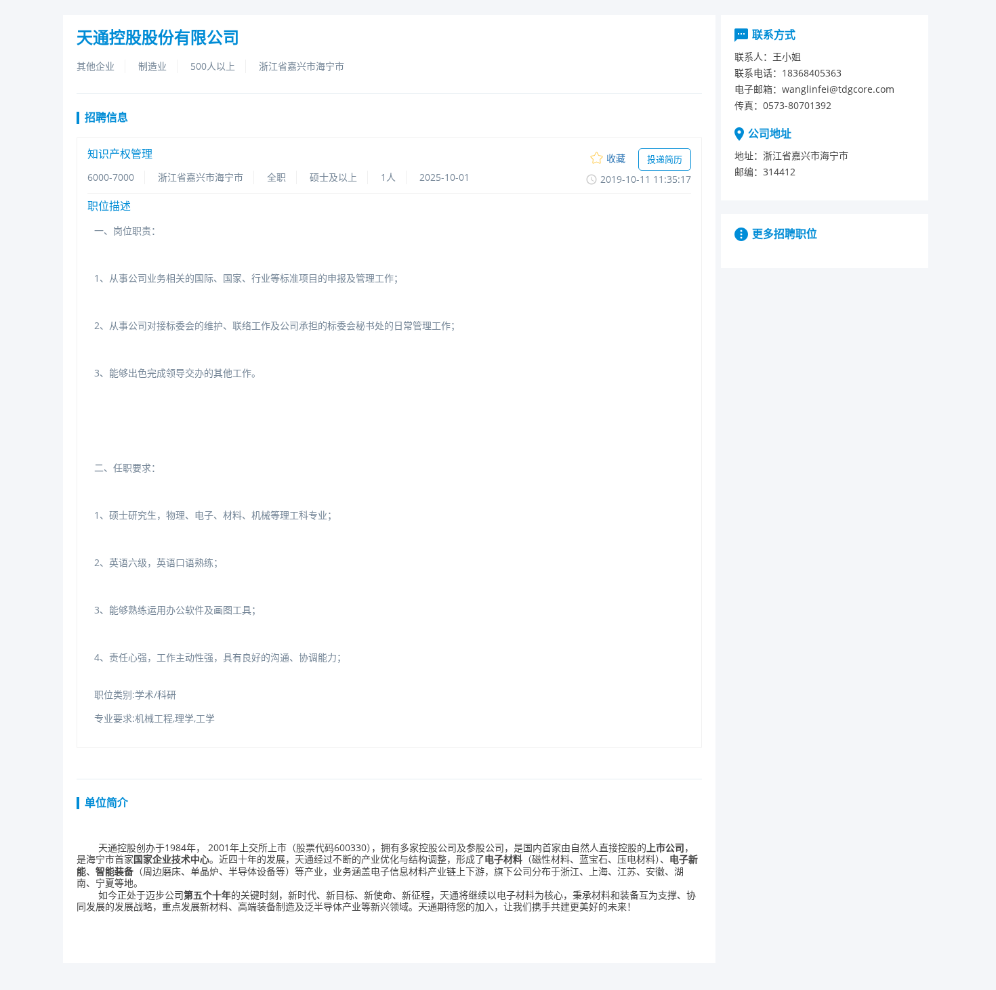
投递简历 (664, 159)
